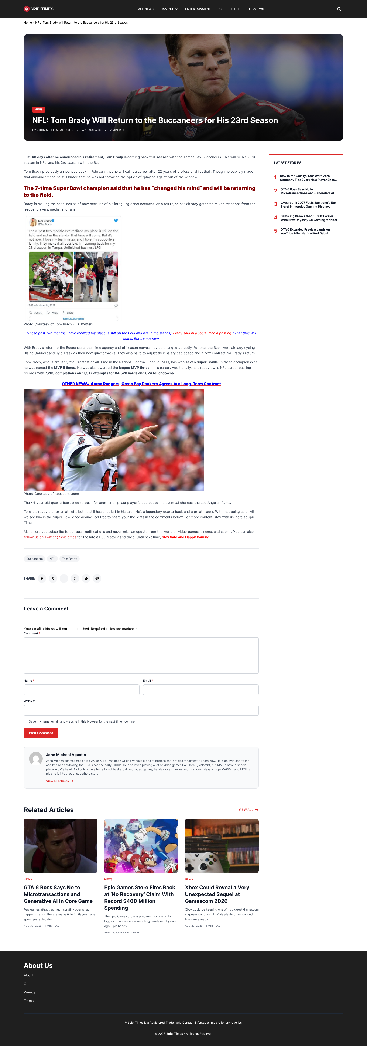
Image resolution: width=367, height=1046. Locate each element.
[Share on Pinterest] (75, 578)
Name (29, 680)
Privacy (30, 992)
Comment (32, 633)
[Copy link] (97, 578)
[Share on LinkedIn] (64, 578)
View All (246, 809)
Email (148, 680)
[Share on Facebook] (42, 578)
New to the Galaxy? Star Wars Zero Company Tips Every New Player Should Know (309, 177)
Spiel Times (175, 1033)
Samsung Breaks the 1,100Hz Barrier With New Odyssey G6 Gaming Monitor (309, 218)
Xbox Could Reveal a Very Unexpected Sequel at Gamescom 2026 (217, 894)
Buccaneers (34, 558)
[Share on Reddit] (86, 578)
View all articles (57, 781)
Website (29, 701)
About (29, 975)
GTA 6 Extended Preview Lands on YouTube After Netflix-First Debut (305, 231)
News (28, 879)
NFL (52, 558)
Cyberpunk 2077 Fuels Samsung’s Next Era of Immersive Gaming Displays (309, 204)
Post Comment (41, 733)
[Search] (339, 9)
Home (28, 22)
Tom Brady (69, 558)
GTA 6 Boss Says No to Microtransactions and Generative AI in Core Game (58, 894)
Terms (29, 1001)
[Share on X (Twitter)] (53, 578)
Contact (30, 984)
